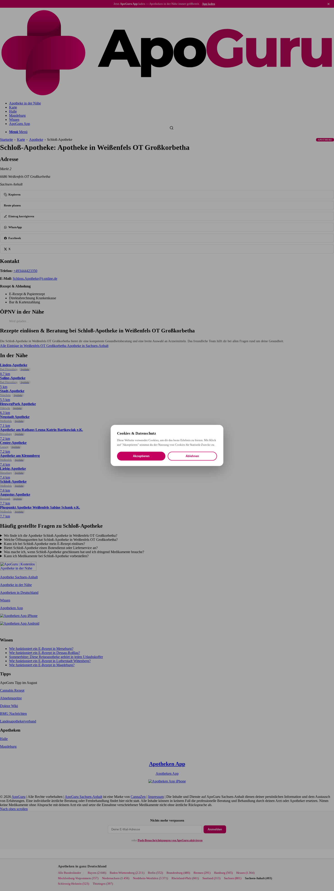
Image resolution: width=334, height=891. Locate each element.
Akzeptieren (141, 456)
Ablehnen (192, 456)
